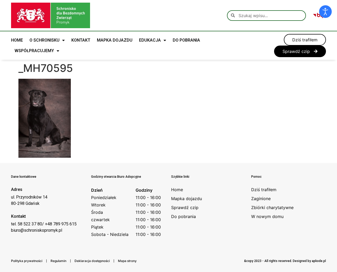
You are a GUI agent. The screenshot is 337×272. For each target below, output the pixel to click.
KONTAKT (80, 40)
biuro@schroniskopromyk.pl (36, 230)
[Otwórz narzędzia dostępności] (325, 11)
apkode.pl (319, 261)
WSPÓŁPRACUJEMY (34, 50)
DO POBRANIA (186, 40)
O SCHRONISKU (44, 40)
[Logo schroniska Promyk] (50, 15)
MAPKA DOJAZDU (114, 40)
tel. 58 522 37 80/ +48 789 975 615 (44, 223)
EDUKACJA (150, 40)
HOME (17, 40)
